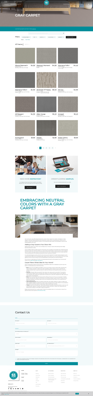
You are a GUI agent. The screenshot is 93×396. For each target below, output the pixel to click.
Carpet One (17, 10)
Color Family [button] (51, 37)
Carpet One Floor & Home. (15, 390)
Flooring (22, 10)
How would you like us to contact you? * (22, 331)
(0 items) (88, 4)
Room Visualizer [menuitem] (51, 375)
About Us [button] (19, 4)
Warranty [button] (60, 37)
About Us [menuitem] (75, 373)
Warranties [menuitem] (63, 380)
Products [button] (6, 4)
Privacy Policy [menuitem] (75, 380)
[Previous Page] (37, 148)
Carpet (26, 10)
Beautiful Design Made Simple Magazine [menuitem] (52, 379)
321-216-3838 (19, 1)
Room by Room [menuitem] (51, 373)
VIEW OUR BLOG (30, 187)
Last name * (49, 320)
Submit (46, 363)
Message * (17, 349)
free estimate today (41, 290)
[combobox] (45, 33)
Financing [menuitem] (37, 386)
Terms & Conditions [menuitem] (76, 378)
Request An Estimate (78, 4)
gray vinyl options (39, 260)
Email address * (49, 337)
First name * (17, 320)
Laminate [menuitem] (37, 380)
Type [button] (34, 37)
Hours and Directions (67, 4)
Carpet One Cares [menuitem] (76, 375)
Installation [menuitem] (63, 382)
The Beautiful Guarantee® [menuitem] (65, 378)
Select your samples (61, 186)
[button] (85, 4)
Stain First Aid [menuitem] (63, 375)
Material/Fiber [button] (25, 37)
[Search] (64, 33)
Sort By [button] (26, 44)
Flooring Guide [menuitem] (63, 377)
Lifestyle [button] (42, 37)
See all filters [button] (70, 37)
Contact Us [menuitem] (75, 377)
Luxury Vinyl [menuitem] (38, 375)
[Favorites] (87, 4)
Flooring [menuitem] (37, 373)
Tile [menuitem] (36, 382)
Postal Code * (17, 343)
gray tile (32, 260)
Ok (77, 393)
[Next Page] (55, 148)
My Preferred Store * (50, 343)
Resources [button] (13, 4)
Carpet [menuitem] (37, 378)
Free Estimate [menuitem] (38, 384)
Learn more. (6, 394)
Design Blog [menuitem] (50, 381)
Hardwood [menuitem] (37, 377)
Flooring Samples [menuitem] (51, 377)
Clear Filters (27, 39)
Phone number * (18, 337)
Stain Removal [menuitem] (63, 373)
